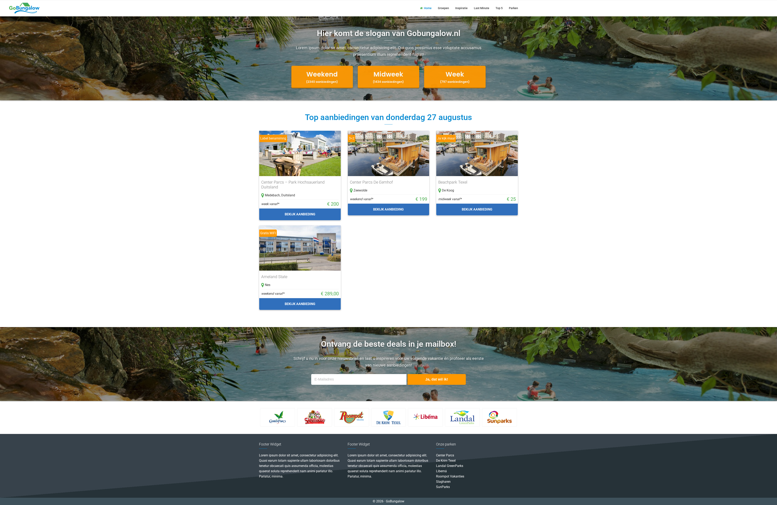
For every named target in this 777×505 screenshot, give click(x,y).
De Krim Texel (446, 460)
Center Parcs (445, 455)
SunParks (443, 487)
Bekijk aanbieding (300, 214)
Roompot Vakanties (450, 476)
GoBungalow (24, 8)
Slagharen (443, 482)
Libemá (441, 471)
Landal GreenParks (449, 466)
